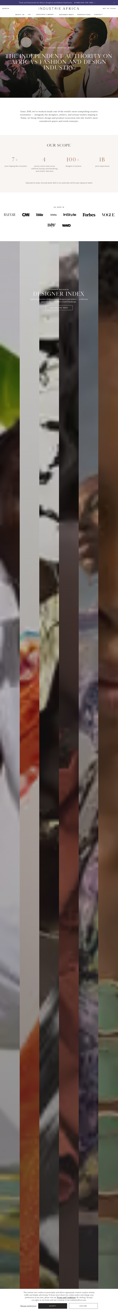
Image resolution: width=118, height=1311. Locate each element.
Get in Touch (109, 8)
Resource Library (45, 14)
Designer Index (66, 14)
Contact (98, 14)
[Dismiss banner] (114, 2)
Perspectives (84, 14)
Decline (83, 1306)
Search (5, 8)
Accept (52, 1306)
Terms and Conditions (66, 1298)
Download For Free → (85, 2)
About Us (19, 14)
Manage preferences (28, 1306)
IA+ (29, 14)
